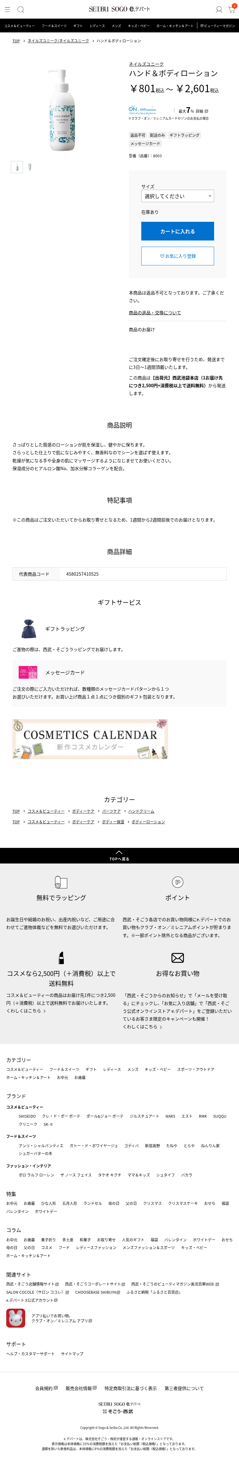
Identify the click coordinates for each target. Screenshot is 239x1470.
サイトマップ (72, 1353)
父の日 (131, 1203)
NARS (170, 1116)
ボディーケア (83, 811)
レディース (97, 25)
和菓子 (85, 1239)
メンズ (116, 25)
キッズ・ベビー (139, 25)
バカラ (186, 1174)
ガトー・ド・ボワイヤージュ (94, 1145)
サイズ (147, 186)
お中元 (62, 1077)
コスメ (46, 1247)
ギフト (78, 25)
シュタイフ (165, 1174)
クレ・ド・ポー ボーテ (61, 1116)
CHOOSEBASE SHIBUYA (95, 1292)
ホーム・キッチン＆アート (175, 25)
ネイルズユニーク (146, 64)
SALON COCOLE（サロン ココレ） (35, 1292)
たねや (171, 1145)
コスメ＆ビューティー (19, 25)
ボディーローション (148, 822)
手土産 (67, 1239)
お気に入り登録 (180, 256)
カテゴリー (18, 1059)
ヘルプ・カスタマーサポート (30, 1353)
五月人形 (69, 1203)
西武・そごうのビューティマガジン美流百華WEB (173, 1284)
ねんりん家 (210, 1145)
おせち (209, 1203)
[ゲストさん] (219, 10)
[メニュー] (7, 10)
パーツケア (111, 811)
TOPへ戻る (119, 858)
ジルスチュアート (144, 1116)
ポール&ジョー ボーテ (105, 1116)
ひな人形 (48, 1203)
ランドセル (92, 1203)
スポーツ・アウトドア (195, 1069)
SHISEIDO (27, 1116)
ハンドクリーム (141, 811)
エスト (187, 1116)
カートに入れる (177, 231)
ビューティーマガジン (219, 25)
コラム (13, 1230)
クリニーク (28, 1124)
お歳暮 (80, 1077)
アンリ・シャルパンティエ (41, 1145)
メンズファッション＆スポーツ (149, 1247)
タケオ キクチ (109, 1174)
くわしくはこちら (23, 1010)
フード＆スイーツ (54, 25)
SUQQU (220, 1116)
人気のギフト (133, 1239)
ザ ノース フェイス (76, 1174)
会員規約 (44, 1388)
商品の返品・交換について (155, 312)
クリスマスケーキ (183, 1203)
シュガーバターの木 (35, 1153)
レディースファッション (96, 1247)
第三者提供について (184, 1388)
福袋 (225, 1203)
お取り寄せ (106, 1239)
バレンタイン (17, 1211)
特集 (11, 1193)
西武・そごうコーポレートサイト (93, 1284)
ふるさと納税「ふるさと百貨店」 (154, 1292)
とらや (189, 1145)
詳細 (199, 111)
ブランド (16, 1096)
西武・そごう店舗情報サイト (30, 1284)
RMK (203, 1116)
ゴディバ (131, 1145)
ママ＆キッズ (139, 1174)
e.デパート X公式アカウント (30, 1300)
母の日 (114, 1203)
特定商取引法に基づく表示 (131, 1388)
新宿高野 (152, 1145)
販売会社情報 (79, 1388)
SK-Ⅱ (48, 1124)
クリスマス (152, 1203)
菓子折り (48, 1239)
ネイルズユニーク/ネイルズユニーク (58, 41)
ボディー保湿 (113, 822)
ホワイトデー (46, 1211)
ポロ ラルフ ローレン (36, 1174)
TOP (16, 41)
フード (64, 1247)
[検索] (21, 10)
